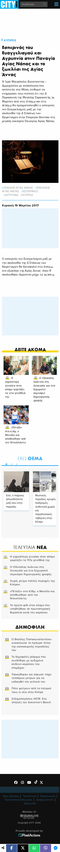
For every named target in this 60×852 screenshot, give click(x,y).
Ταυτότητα (29, 796)
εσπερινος (30, 191)
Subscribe (30, 803)
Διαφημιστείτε (45, 799)
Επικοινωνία (47, 796)
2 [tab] (10, 463)
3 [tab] (16, 463)
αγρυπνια (11, 195)
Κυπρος (10, 40)
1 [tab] (5, 463)
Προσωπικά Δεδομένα (18, 799)
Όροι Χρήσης (11, 796)
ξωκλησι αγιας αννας (18, 187)
